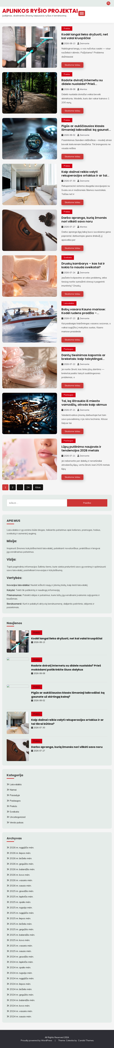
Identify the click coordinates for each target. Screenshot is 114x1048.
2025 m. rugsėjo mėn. (21, 907)
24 (28, 487)
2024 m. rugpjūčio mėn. (22, 978)
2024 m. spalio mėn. (20, 967)
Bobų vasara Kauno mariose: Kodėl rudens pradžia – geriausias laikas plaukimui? (83, 313)
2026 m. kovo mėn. (20, 874)
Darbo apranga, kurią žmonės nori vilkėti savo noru (84, 220)
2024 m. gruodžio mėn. (22, 956)
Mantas (83, 89)
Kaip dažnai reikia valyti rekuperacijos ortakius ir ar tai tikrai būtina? (84, 175)
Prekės (67, 28)
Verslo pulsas (16, 822)
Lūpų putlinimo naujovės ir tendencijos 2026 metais (81, 448)
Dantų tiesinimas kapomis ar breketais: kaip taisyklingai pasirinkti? (83, 359)
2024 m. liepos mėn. (20, 983)
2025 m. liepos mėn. (20, 918)
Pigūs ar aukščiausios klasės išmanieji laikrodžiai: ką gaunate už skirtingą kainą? (86, 129)
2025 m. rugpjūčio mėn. (22, 912)
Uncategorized (17, 816)
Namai (13, 789)
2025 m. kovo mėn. (20, 940)
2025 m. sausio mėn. (20, 951)
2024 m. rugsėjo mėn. (21, 972)
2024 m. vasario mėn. (21, 1011)
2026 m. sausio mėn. (20, 885)
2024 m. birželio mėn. (21, 989)
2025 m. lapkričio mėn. (21, 896)
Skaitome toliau (72, 65)
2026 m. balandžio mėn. (22, 869)
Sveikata (68, 257)
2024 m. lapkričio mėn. (21, 961)
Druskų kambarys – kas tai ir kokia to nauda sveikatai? (83, 265)
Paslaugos (68, 349)
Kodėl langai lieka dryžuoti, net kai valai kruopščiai (84, 36)
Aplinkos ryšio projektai (40, 11)
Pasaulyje (15, 795)
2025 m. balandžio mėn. (22, 934)
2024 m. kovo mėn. (20, 1005)
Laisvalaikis (69, 303)
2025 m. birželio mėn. (21, 923)
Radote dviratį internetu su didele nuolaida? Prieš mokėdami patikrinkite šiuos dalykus (83, 85)
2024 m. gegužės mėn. (22, 994)
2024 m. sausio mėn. (20, 1016)
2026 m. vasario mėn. (21, 880)
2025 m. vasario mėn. (21, 945)
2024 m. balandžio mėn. (22, 1000)
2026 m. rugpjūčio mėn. (22, 847)
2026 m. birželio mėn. (21, 858)
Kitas (38, 487)
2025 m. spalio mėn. (20, 902)
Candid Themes (86, 1040)
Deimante (84, 43)
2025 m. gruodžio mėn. (22, 891)
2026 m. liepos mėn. (20, 852)
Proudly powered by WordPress (37, 1040)
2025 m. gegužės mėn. (22, 929)
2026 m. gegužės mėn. (22, 863)
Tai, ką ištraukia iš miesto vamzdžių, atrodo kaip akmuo (84, 403)
